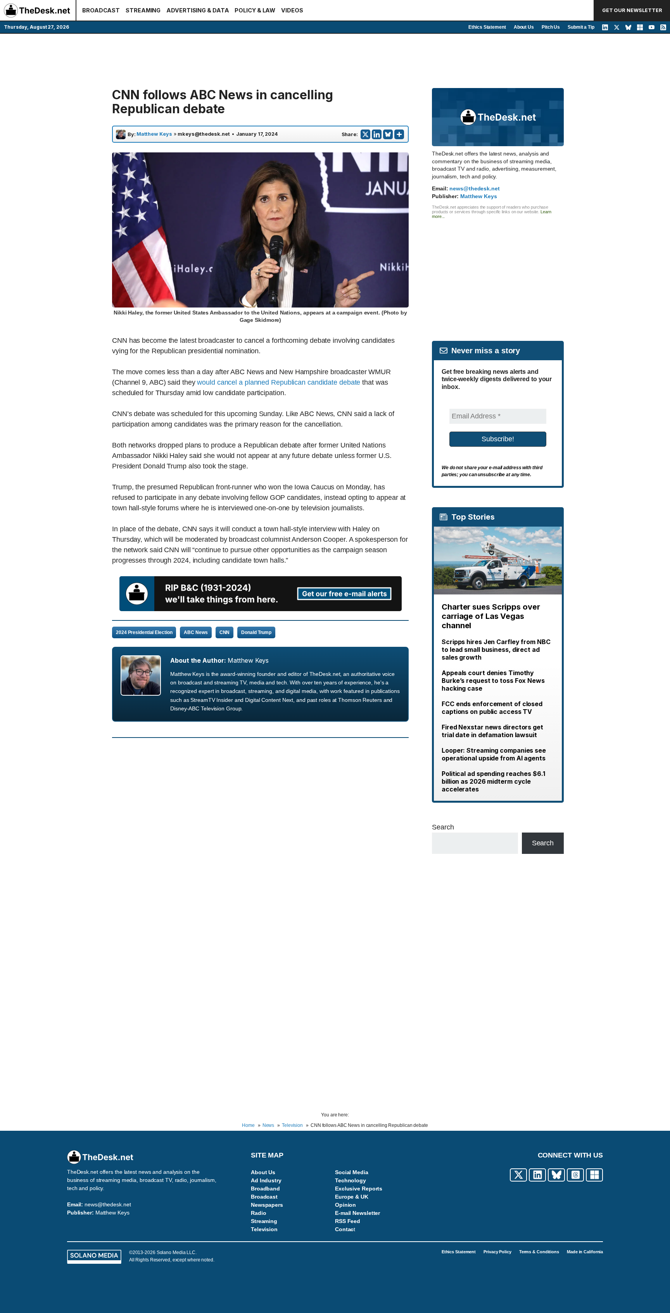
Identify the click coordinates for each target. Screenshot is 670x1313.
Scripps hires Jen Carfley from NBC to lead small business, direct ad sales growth (496, 649)
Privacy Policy (497, 1251)
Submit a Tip (581, 27)
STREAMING (143, 10)
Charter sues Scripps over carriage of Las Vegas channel (491, 616)
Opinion (345, 1205)
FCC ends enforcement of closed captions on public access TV (492, 707)
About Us (524, 27)
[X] (365, 134)
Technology (350, 1180)
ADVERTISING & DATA (197, 10)
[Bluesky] (388, 134)
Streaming (264, 1221)
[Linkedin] (377, 134)
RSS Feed (347, 1221)
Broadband (265, 1188)
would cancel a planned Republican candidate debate (278, 382)
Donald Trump (256, 632)
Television (264, 1229)
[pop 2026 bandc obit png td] (260, 609)
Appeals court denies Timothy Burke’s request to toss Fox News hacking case (493, 680)
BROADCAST (101, 10)
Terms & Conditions (539, 1251)
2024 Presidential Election (144, 632)
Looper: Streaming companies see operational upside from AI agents (494, 754)
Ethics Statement (487, 27)
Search (443, 827)
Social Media (351, 1172)
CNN (224, 632)
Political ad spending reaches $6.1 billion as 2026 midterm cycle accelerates (493, 781)
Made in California (585, 1251)
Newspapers (267, 1205)
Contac (344, 1229)
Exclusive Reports (358, 1188)
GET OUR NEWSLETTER (632, 10)
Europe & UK (351, 1197)
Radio (258, 1213)
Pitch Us (551, 27)
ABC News (195, 632)
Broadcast (264, 1197)
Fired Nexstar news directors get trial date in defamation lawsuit (492, 731)
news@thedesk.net (474, 188)
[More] (399, 134)
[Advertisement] (335, 60)
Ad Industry (266, 1180)
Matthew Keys (154, 134)
